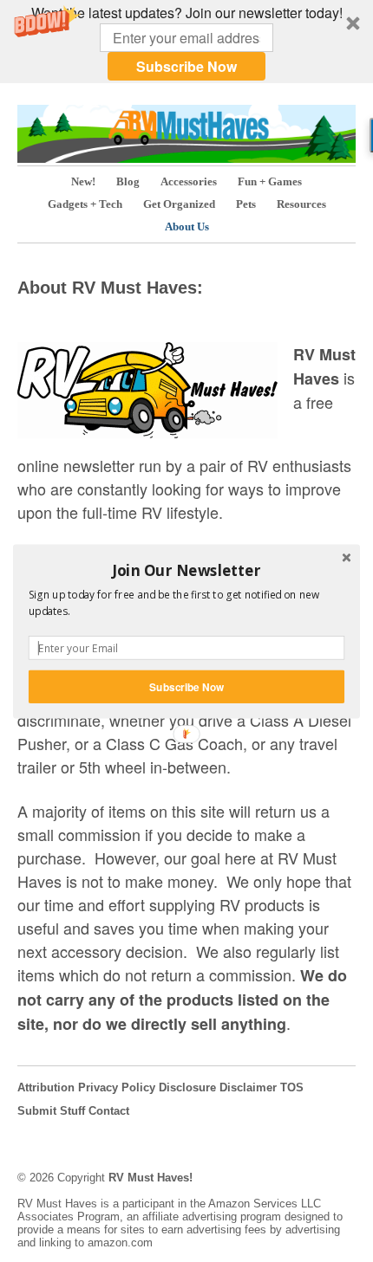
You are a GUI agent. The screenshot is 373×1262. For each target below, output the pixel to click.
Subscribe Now (186, 686)
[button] (186, 570)
